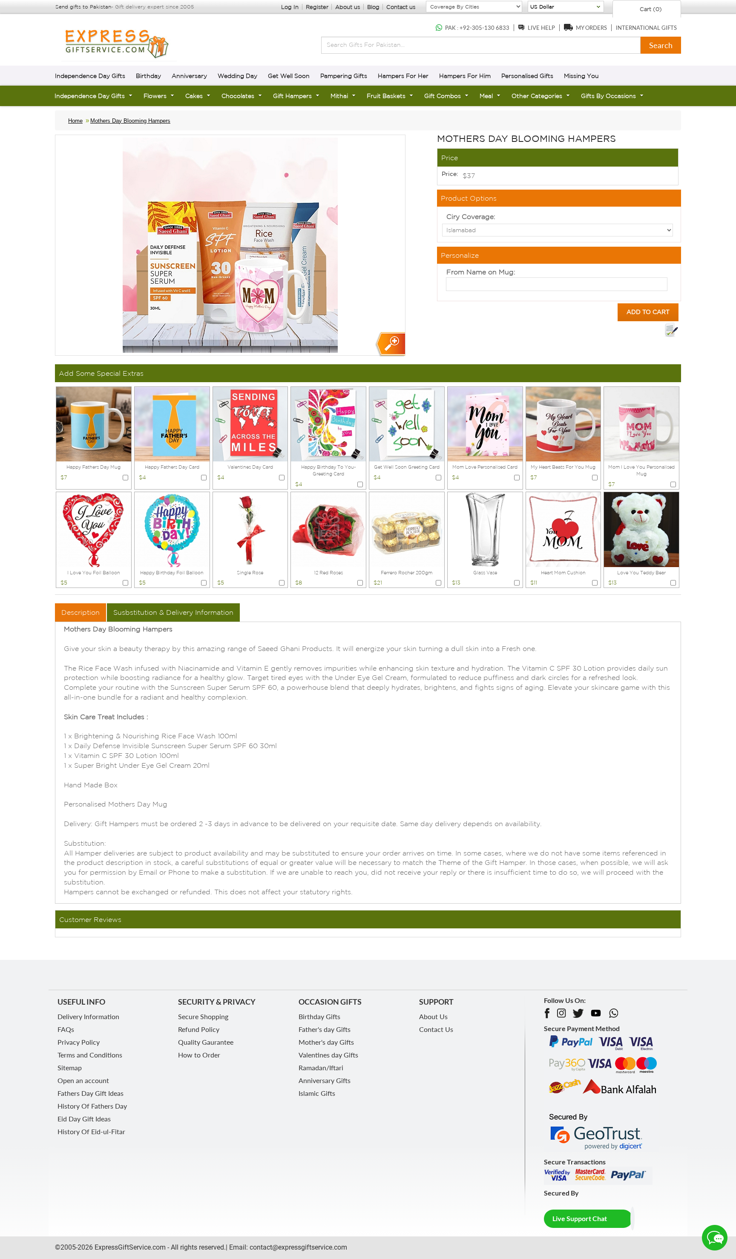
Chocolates (237, 95)
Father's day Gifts (325, 1029)
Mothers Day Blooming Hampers (130, 121)
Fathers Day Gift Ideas (91, 1093)
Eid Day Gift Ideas (84, 1119)
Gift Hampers (292, 95)
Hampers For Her (403, 75)
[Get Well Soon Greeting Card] (406, 423)
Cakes (194, 95)
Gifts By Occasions (608, 95)
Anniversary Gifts (325, 1080)
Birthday (148, 75)
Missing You (581, 75)
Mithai (339, 95)
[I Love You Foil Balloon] (93, 529)
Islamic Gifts (317, 1093)
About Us (433, 1016)
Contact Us (436, 1029)
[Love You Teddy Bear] (641, 529)
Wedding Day (237, 75)
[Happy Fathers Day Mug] (93, 423)
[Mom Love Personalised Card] (485, 423)
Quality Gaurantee (205, 1042)
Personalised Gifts (527, 75)
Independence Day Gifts (90, 75)
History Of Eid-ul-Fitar (91, 1131)
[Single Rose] (250, 529)
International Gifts (646, 27)
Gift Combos (442, 95)
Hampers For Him (465, 75)
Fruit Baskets (386, 95)
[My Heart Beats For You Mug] (563, 423)
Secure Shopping (203, 1016)
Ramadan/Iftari (321, 1067)
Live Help (541, 27)
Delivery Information (88, 1016)
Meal (486, 95)
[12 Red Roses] (328, 529)
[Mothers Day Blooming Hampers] (390, 344)
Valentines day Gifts (328, 1055)
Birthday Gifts (319, 1016)
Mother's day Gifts (326, 1042)
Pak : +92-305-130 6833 (477, 27)
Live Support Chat (579, 1218)
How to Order (199, 1055)
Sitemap (70, 1067)
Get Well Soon (289, 75)
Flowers (155, 95)
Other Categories (537, 95)
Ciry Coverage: (470, 216)
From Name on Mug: (480, 271)
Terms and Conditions (90, 1055)
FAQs (66, 1029)
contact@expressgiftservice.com (297, 1247)
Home (75, 121)
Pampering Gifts (343, 75)
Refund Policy (198, 1029)
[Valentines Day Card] (250, 423)
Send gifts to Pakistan (83, 6)
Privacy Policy (79, 1042)
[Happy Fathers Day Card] (172, 423)
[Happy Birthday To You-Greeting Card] (328, 423)
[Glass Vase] (485, 529)
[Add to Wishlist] (671, 329)
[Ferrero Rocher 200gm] (406, 529)
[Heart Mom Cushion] (563, 529)
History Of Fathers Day (92, 1106)
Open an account (83, 1080)
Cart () (650, 9)
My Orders (591, 27)
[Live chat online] (714, 1237)
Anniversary (189, 75)
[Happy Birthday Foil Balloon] (172, 529)
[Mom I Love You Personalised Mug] (641, 423)
